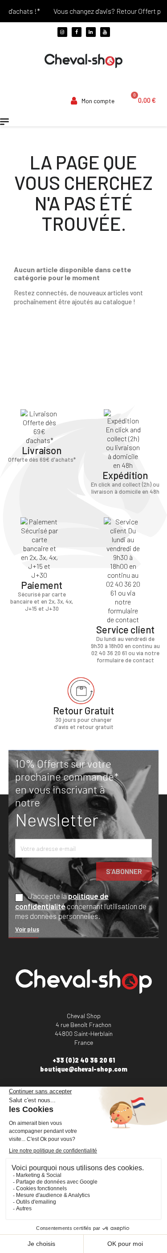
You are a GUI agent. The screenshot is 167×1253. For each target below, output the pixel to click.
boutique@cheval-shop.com (83, 1069)
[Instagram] (62, 32)
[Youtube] (105, 32)
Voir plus (27, 929)
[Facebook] (76, 32)
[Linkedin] (91, 32)
